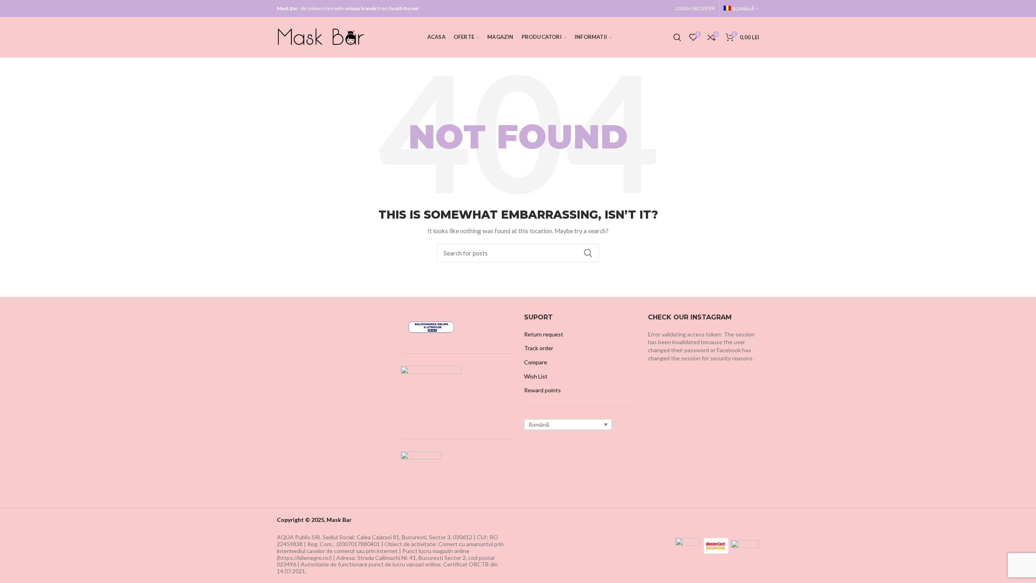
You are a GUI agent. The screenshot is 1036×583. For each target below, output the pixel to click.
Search (588, 253)
